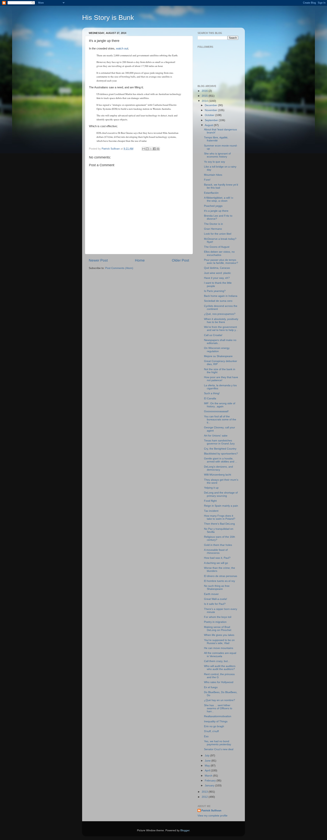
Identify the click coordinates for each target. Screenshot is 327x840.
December (211, 105)
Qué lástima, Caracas (217, 267)
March (209, 775)
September (212, 120)
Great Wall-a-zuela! (215, 599)
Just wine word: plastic (217, 273)
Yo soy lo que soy (214, 161)
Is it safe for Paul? (215, 604)
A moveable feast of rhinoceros (216, 551)
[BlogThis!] (147, 149)
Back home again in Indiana (220, 296)
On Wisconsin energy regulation (217, 350)
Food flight (210, 500)
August (209, 125)
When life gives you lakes (219, 635)
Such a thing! (212, 393)
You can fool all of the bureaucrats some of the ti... (220, 419)
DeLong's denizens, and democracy (218, 468)
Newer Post (98, 260)
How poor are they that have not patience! (221, 379)
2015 (205, 95)
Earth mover (211, 594)
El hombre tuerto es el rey (219, 581)
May (208, 765)
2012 (205, 796)
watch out (122, 48)
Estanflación (211, 192)
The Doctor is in (213, 224)
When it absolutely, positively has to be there (221, 321)
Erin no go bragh (214, 726)
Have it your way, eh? (217, 278)
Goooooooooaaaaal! (216, 411)
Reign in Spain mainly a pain (221, 505)
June (208, 760)
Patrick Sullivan (211, 810)
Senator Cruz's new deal (218, 749)
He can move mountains (218, 648)
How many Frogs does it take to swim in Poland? (219, 517)
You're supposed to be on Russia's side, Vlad (219, 642)
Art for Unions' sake (215, 435)
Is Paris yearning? (215, 291)
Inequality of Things (215, 721)
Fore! (207, 179)
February (210, 780)
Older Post (180, 260)
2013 (205, 791)
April (208, 770)
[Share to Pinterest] (158, 149)
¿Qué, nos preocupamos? (219, 314)
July (207, 755)
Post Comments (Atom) (119, 268)
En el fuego (211, 687)
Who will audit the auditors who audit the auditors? (219, 668)
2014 (205, 101)
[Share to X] (151, 149)
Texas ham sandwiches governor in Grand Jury (219, 442)
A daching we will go (216, 563)
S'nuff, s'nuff (211, 731)
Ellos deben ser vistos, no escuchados (219, 253)
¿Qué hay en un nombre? (219, 700)
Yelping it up (211, 487)
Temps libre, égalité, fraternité (216, 139)
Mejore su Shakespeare (218, 356)
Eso (206, 736)
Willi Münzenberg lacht (217, 474)
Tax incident (211, 510)
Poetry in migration (215, 622)
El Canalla (210, 398)
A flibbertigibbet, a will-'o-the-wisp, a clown (219, 199)
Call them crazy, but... (217, 661)
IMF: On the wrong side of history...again (219, 405)
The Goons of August (216, 246)
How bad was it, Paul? (217, 557)
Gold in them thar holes (218, 545)
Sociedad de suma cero (218, 300)
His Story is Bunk (108, 17)
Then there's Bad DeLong (219, 523)
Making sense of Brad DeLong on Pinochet (217, 629)
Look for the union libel (217, 233)
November (211, 110)
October (210, 115)
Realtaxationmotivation (217, 716)
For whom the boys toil (217, 617)
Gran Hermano (213, 228)
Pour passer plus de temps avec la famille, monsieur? (221, 261)
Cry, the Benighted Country (220, 448)
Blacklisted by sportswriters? (221, 453)
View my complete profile (212, 815)
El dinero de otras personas (220, 576)
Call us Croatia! (213, 335)
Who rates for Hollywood (218, 682)
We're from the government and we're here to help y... (221, 328)
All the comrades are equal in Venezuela (220, 654)
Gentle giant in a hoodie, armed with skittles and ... (220, 460)
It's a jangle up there (216, 210)
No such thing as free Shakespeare (217, 587)
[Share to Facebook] (154, 149)
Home (140, 260)
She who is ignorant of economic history (217, 155)
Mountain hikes (213, 174)
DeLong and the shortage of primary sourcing (221, 494)
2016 (205, 90)
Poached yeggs (213, 206)
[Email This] (144, 149)
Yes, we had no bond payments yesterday (217, 743)
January (210, 785)
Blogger (184, 830)
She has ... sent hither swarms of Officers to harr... (218, 708)
